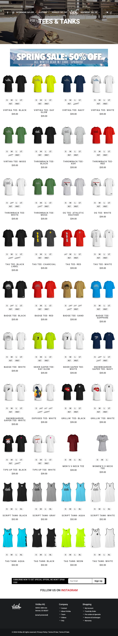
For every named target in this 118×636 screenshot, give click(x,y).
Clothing (43, 12)
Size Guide (70, 19)
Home (73, 12)
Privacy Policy (42, 632)
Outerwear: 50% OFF (25, 12)
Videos (63, 617)
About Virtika (66, 611)
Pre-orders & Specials (93, 614)
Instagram (69, 590)
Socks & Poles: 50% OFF (53, 19)
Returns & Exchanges (92, 617)
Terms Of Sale (64, 632)
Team (63, 614)
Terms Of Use (53, 632)
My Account (89, 608)
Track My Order (90, 611)
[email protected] (41, 615)
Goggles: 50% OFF (59, 12)
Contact (64, 608)
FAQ (62, 621)
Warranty (88, 621)
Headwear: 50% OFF (89, 12)
